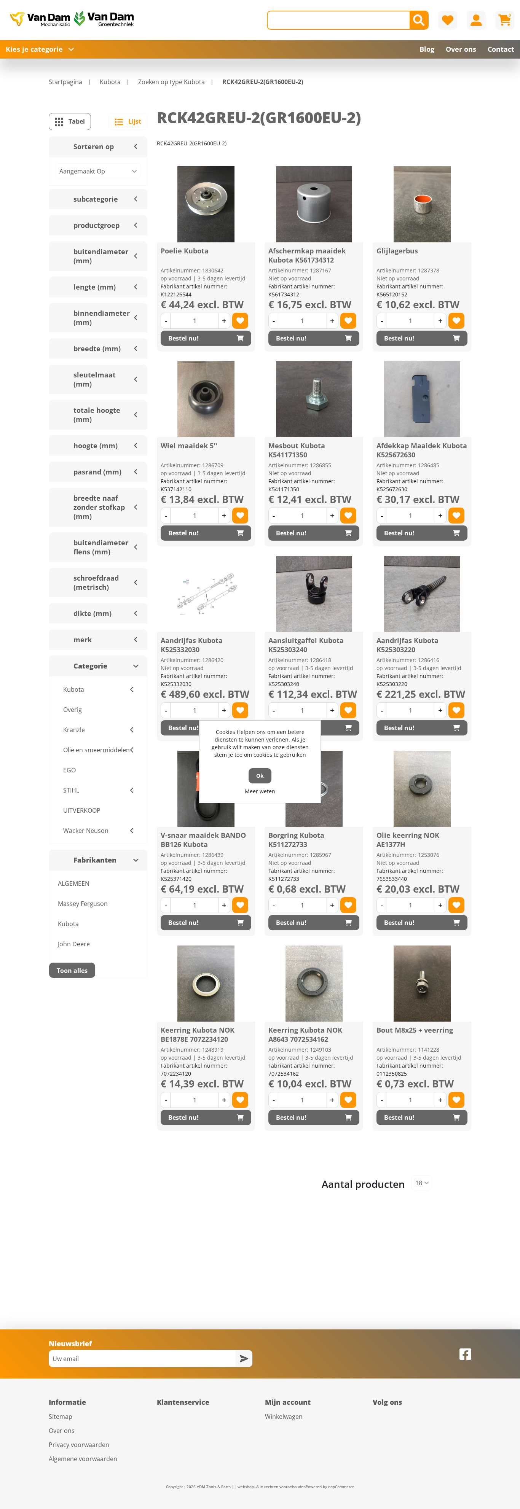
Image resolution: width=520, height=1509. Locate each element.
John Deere (74, 944)
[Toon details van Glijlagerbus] (422, 204)
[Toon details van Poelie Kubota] (206, 204)
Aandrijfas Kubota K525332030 (192, 645)
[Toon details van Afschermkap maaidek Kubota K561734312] (314, 204)
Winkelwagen (284, 1416)
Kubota (68, 924)
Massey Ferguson (83, 903)
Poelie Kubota (185, 250)
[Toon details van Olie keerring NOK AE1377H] (422, 789)
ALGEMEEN (73, 883)
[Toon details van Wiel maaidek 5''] (206, 399)
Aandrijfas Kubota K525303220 (407, 645)
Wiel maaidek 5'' (189, 445)
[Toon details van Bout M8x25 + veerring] (422, 984)
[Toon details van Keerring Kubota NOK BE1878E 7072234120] (206, 984)
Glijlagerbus (397, 250)
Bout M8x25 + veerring (414, 1030)
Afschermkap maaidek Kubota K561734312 (307, 255)
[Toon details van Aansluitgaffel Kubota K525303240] (314, 594)
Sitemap (60, 1416)
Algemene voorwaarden (83, 1459)
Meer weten (260, 791)
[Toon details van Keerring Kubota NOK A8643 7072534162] (314, 984)
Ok (260, 775)
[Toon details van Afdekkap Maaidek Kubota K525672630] (422, 399)
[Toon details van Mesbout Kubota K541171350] (314, 399)
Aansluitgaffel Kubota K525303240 (306, 645)
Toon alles (72, 970)
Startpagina (65, 82)
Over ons (62, 1430)
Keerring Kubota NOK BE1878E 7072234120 (197, 1034)
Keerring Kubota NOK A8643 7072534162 (305, 1034)
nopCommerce (341, 1486)
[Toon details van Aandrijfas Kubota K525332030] (206, 594)
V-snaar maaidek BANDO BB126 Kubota (203, 840)
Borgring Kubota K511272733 (296, 840)
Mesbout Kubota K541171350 (296, 450)
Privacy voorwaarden (79, 1445)
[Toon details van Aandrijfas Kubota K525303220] (422, 594)
